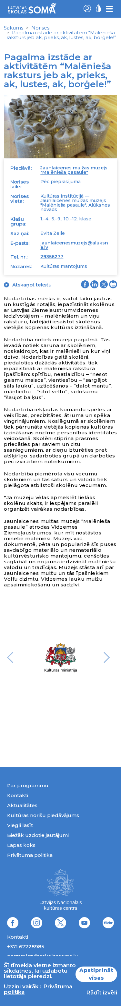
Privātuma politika (30, 855)
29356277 (51, 257)
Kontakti (17, 795)
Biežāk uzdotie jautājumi (38, 835)
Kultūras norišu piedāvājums (43, 815)
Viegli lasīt (20, 825)
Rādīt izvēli (101, 992)
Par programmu (27, 785)
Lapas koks (21, 845)
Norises (40, 28)
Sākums (13, 28)
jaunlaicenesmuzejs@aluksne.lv (74, 245)
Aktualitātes (22, 805)
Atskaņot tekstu (32, 285)
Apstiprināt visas (96, 974)
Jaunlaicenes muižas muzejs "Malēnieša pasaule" (73, 170)
